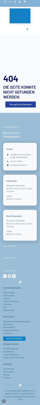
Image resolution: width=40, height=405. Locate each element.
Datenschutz (8, 324)
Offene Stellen (8, 372)
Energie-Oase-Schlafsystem (13, 358)
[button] (5, 1)
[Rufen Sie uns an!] (10, 1)
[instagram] (14, 276)
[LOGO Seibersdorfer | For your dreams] (20, 11)
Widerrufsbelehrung (10, 330)
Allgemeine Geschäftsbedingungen (16, 321)
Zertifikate (7, 378)
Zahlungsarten (9, 296)
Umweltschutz (8, 369)
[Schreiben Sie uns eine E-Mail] (15, 1)
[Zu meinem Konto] (19, 1)
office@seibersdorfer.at (18, 165)
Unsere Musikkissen (11, 355)
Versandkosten (9, 293)
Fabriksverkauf (9, 310)
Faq (4, 307)
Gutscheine (7, 304)
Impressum (7, 333)
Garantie (6, 299)
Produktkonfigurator (11, 349)
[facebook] (5, 276)
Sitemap (6, 375)
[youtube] (9, 276)
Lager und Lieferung (11, 301)
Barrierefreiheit (9, 327)
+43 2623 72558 (16, 161)
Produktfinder (8, 352)
